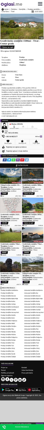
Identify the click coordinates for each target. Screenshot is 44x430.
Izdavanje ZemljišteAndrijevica (33, 290)
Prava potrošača (27, 373)
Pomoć (3, 370)
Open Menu (40, 4)
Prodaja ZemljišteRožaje (8, 340)
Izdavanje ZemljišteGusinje (32, 310)
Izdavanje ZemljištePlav (31, 329)
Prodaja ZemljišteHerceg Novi (10, 312)
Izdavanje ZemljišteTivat (31, 343)
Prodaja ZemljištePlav (7, 329)
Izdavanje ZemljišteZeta (31, 351)
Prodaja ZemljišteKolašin (8, 315)
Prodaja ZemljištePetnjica (8, 326)
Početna (14, 9)
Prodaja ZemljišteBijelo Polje (9, 299)
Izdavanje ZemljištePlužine (32, 334)
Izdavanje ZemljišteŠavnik (32, 354)
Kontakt (24, 368)
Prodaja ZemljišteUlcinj (8, 348)
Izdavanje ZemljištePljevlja (32, 332)
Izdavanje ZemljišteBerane (32, 296)
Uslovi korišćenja (27, 370)
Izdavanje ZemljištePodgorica (33, 337)
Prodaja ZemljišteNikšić (8, 323)
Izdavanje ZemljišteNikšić (32, 323)
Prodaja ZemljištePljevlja (8, 332)
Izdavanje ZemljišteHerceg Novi (33, 312)
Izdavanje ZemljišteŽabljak (32, 357)
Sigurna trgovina (6, 376)
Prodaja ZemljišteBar (7, 293)
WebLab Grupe (20, 395)
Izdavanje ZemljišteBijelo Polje (33, 299)
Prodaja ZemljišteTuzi (7, 346)
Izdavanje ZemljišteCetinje (32, 304)
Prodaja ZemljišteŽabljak (8, 357)
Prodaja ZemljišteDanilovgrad (10, 307)
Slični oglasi (23, 165)
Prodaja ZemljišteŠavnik (8, 354)
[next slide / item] (42, 26)
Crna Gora (5, 11)
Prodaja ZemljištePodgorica (9, 337)
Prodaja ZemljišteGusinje (8, 310)
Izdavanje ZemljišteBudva (32, 301)
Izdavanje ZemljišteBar (31, 293)
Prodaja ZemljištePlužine (8, 334)
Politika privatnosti (7, 373)
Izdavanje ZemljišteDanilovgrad (33, 307)
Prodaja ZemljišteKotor (8, 318)
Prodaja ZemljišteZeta (7, 351)
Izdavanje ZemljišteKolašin (32, 315)
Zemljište (22, 9)
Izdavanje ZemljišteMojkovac (33, 321)
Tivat (12, 11)
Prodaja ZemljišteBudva (8, 301)
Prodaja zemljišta (34, 9)
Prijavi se (4, 368)
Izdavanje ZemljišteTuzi (31, 346)
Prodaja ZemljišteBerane (8, 296)
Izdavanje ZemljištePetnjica (32, 326)
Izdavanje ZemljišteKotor (31, 318)
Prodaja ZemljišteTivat (7, 343)
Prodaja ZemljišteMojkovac (9, 321)
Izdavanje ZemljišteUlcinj (31, 348)
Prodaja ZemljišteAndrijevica (9, 290)
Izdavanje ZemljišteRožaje (32, 340)
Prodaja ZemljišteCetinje (8, 304)
